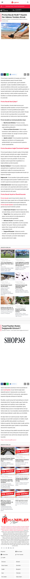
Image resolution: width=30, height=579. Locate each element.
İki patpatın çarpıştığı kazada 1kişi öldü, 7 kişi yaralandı (7, 481)
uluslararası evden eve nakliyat (13, 526)
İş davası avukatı (25, 527)
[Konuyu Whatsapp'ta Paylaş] (7, 74)
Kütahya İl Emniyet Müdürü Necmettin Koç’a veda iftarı (8, 460)
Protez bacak (4, 198)
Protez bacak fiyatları (7, 204)
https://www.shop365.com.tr (8, 440)
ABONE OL (14, 74)
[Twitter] (4, 548)
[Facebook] (2, 548)
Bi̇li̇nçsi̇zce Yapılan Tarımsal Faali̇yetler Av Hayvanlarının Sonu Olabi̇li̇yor (7, 502)
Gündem (8, 19)
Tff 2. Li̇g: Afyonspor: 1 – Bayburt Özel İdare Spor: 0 (7, 264)
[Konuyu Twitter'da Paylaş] (5, 74)
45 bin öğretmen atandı (21, 500)
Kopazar (11, 529)
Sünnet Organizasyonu (18, 530)
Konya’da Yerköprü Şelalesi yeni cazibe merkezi (20, 310)
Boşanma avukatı (5, 529)
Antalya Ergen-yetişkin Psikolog (13, 527)
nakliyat (11, 530)
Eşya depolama (5, 530)
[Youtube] (9, 548)
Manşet (6, 259)
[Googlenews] (13, 548)
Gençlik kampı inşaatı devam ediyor (6, 285)
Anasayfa (4, 19)
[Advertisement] (15, 55)
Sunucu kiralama (17, 529)
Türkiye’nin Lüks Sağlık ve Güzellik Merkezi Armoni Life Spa (22, 479)
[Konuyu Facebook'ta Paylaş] (2, 74)
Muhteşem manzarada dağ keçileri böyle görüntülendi (21, 286)
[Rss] (11, 548)
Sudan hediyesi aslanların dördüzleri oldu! (22, 460)
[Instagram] (6, 548)
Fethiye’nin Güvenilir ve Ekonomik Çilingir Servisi (7, 308)
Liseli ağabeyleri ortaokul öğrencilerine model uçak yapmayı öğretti (22, 264)
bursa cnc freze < (25, 529)
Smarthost (3, 526)
